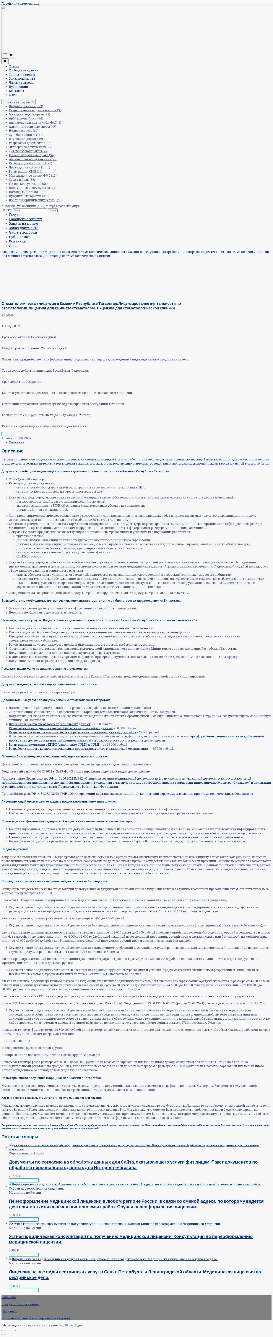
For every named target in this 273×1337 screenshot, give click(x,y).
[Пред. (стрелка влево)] (2, 1334)
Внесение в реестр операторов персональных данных (49, 724)
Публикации (18, 87)
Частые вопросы (21, 83)
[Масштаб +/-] (2, 1330)
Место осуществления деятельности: (30, 393)
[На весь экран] (6, 1330)
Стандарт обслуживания (20, 1304)
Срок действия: (13, 382)
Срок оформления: (16, 337)
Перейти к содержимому (20, 3)
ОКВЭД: (7, 326)
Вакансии (8, 1297)
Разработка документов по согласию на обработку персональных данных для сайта (72, 732)
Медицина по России (61, 252)
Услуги (14, 66)
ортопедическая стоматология (246, 459)
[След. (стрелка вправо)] (6, 1334)
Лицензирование (29, 252)
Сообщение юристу (23, 70)
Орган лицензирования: (20, 404)
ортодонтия (159, 463)
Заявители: (10, 359)
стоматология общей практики (197, 459)
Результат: (10, 426)
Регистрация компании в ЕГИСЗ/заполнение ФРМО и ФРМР (54, 744)
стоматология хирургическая (126, 463)
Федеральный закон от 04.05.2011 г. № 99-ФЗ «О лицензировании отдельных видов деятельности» (76, 771)
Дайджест (9, 1311)
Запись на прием (22, 74)
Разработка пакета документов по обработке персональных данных (61, 728)
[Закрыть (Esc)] (14, 1330)
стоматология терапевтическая (78, 463)
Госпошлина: (12, 415)
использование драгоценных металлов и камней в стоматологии (219, 463)
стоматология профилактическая (27, 463)
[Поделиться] (10, 1330)
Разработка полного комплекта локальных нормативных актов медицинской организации (78, 749)
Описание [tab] (16, 442)
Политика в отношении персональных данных (37, 1318)
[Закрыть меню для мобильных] (5, 61)
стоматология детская (155, 459)
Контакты (16, 91)
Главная (7, 252)
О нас (13, 95)
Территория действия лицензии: (27, 370)
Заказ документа (22, 78)
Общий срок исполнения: (21, 348)
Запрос (7, 434)
